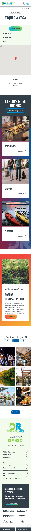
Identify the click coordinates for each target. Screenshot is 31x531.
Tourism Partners (9, 465)
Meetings (6, 476)
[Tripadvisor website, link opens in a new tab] (22, 521)
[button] (15, 58)
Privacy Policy (9, 445)
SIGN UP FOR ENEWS (12, 503)
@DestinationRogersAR (15, 337)
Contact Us (7, 455)
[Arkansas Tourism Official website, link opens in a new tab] (8, 521)
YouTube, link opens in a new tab (17, 439)
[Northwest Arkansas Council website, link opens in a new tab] (8, 516)
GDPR (15, 445)
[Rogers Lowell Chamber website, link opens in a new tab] (8, 511)
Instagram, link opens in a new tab (13, 439)
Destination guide (6, 529)
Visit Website (15, 29)
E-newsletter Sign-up (22, 529)
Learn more (11, 317)
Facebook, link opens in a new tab (9, 439)
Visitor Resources (9, 452)
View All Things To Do (15, 110)
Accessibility (22, 445)
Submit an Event (9, 468)
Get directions (7, 33)
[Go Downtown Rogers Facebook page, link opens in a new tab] (22, 511)
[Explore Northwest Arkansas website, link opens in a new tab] (22, 516)
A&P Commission (9, 473)
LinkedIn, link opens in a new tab (21, 439)
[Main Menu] (27, 3)
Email (4, 41)
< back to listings (25, 8)
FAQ (4, 462)
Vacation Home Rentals (11, 478)
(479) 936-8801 (7, 37)
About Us (6, 457)
